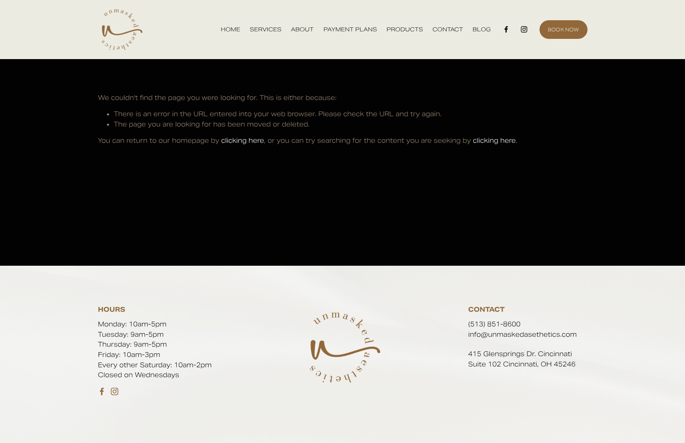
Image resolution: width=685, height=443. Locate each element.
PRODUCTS (405, 30)
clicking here (242, 140)
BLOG (482, 30)
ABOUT (302, 30)
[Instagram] (524, 29)
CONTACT (447, 30)
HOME (230, 30)
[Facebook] (506, 29)
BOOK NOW (563, 30)
